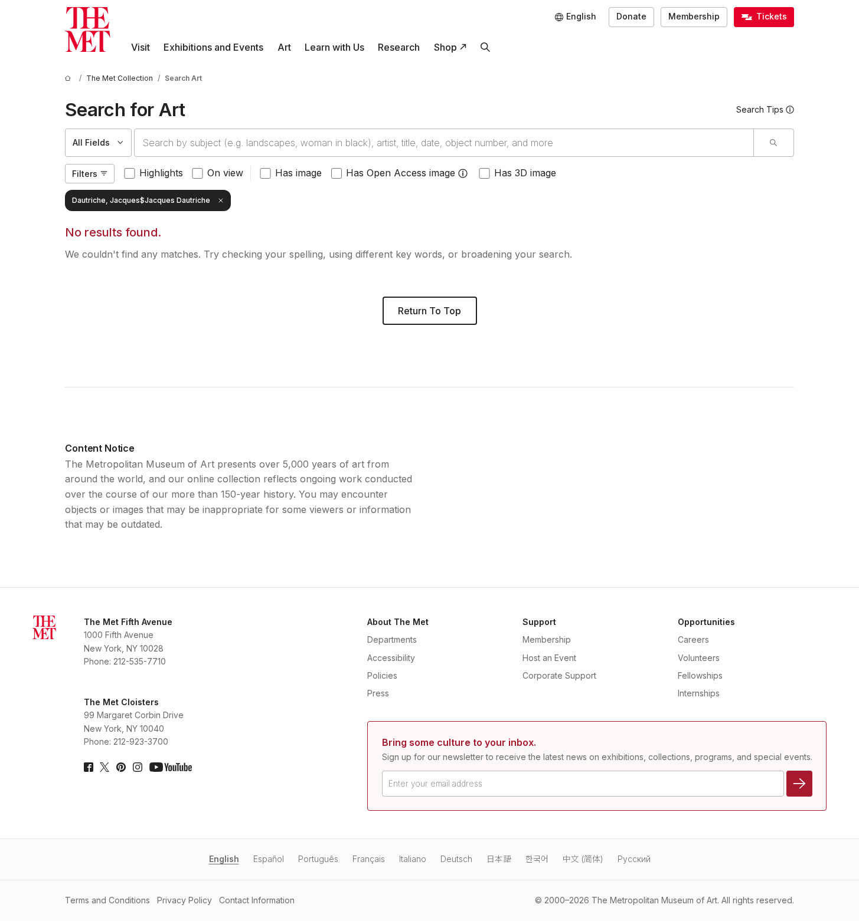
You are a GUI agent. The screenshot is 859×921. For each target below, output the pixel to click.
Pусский (634, 859)
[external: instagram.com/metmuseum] (137, 767)
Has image (298, 173)
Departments (392, 639)
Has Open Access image (400, 173)
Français (368, 859)
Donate (631, 16)
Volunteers (699, 658)
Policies (382, 675)
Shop (445, 47)
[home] (69, 78)
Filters (84, 174)
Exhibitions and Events (213, 47)
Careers (693, 639)
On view (225, 173)
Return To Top (429, 311)
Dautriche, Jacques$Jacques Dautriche (141, 200)
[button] (462, 173)
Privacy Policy (184, 900)
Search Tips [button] (759, 109)
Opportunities (706, 622)
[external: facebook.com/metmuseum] (88, 767)
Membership (694, 16)
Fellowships (700, 675)
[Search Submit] (773, 142)
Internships (699, 693)
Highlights (161, 173)
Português (318, 859)
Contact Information (257, 900)
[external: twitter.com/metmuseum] (104, 767)
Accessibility (391, 658)
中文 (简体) (583, 859)
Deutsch (456, 859)
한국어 (536, 859)
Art (284, 47)
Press (378, 693)
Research (399, 47)
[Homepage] (87, 29)
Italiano (412, 859)
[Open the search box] (485, 47)
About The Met (398, 622)
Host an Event (549, 658)
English (224, 859)
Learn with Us (334, 47)
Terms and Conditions (107, 900)
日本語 (498, 859)
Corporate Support (559, 675)
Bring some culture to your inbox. (459, 742)
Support (539, 622)
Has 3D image (525, 173)
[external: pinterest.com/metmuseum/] (121, 767)
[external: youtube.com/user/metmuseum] (170, 767)
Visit (140, 47)
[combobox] (444, 142)
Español (268, 859)
